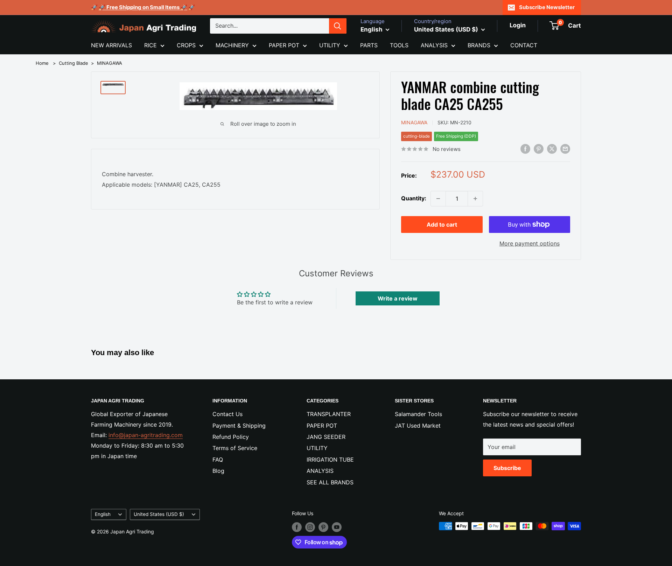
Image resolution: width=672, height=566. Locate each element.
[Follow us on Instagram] (310, 527)
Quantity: (413, 198)
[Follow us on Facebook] (297, 527)
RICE (150, 45)
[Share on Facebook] (525, 148)
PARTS (369, 45)
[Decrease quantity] (438, 198)
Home (42, 63)
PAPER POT (284, 45)
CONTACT (523, 45)
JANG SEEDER (326, 436)
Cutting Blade (73, 63)
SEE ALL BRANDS (330, 482)
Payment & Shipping (239, 425)
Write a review (398, 298)
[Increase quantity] (475, 198)
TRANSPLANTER (329, 413)
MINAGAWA (109, 63)
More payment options (529, 243)
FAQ (217, 459)
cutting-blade (416, 136)
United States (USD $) (159, 514)
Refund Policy (230, 436)
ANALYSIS (434, 45)
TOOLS (399, 45)
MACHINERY (232, 45)
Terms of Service (234, 447)
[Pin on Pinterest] (539, 148)
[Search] (337, 26)
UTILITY (329, 45)
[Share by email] (565, 148)
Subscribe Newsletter (547, 7)
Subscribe (507, 467)
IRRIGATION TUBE (330, 459)
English (103, 514)
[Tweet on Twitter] (552, 148)
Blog (218, 470)
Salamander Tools (418, 413)
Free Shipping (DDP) (456, 136)
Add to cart (442, 224)
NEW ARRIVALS (111, 45)
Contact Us (227, 413)
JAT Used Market (418, 425)
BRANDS (479, 45)
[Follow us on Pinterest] (323, 527)
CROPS (186, 45)
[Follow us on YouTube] (337, 527)
